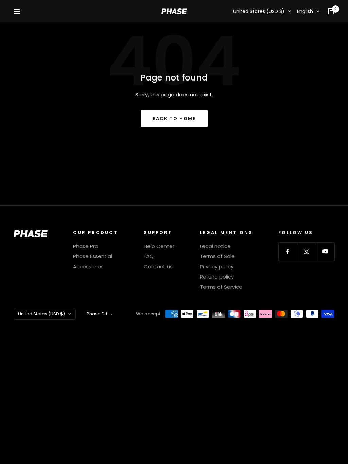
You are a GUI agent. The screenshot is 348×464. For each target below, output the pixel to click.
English (305, 11)
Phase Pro (85, 246)
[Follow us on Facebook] (287, 251)
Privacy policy (216, 266)
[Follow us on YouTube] (325, 251)
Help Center (159, 246)
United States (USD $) (258, 11)
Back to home (174, 118)
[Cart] (331, 11)
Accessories (88, 266)
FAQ (149, 256)
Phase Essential (92, 256)
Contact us (158, 266)
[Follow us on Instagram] (306, 251)
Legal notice (215, 246)
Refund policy (217, 276)
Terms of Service (221, 286)
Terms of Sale (217, 256)
